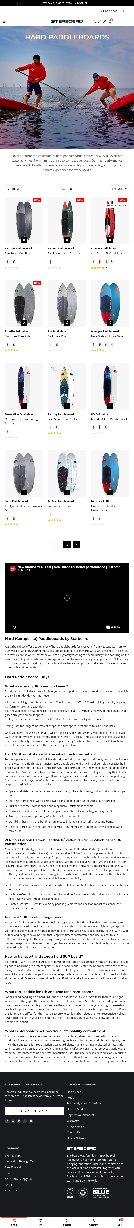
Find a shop (110, 11)
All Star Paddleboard (104, 248)
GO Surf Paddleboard (61, 501)
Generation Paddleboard (20, 414)
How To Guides (76, 1109)
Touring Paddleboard (61, 414)
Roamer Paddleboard (61, 248)
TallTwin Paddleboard (18, 248)
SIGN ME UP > (34, 1110)
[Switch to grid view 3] (70, 188)
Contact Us (74, 1132)
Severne (10, 1173)
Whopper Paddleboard (105, 331)
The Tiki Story (13, 1156)
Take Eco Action (14, 1167)
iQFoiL (8, 1185)
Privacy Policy (75, 1126)
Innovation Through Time (20, 1161)
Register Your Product (80, 1115)
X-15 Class (11, 1190)
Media (71, 1097)
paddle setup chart (16, 1022)
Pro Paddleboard (58, 331)
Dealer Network (76, 1138)
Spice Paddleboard (16, 501)
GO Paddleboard (101, 414)
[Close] (130, 3)
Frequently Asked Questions (84, 1103)
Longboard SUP (100, 501)
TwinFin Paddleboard (18, 331)
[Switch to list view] (63, 188)
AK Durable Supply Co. (18, 1179)
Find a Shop (74, 1092)
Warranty (73, 1121)
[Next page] (76, 544)
